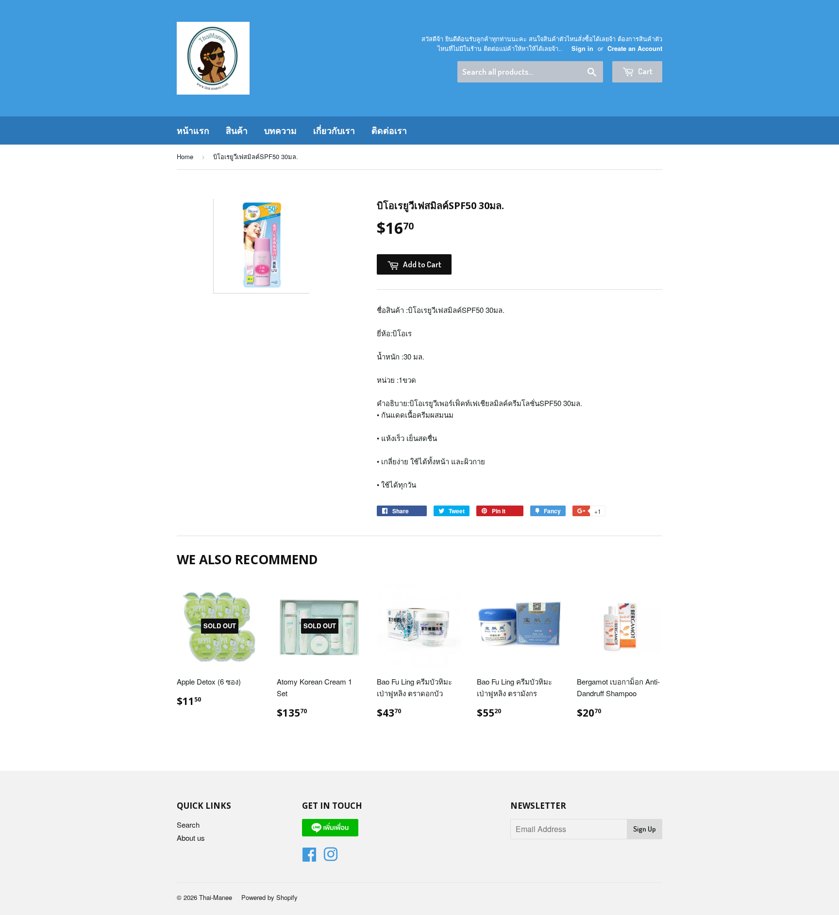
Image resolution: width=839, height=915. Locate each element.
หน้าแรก (193, 130)
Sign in (582, 48)
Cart (645, 71)
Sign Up (644, 828)
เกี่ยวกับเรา (334, 130)
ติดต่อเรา (389, 130)
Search (188, 824)
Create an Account (634, 48)
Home (185, 156)
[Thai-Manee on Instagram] (330, 857)
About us (191, 838)
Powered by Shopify (269, 897)
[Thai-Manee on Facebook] (309, 857)
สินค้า (237, 130)
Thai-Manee (215, 897)
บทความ (280, 130)
